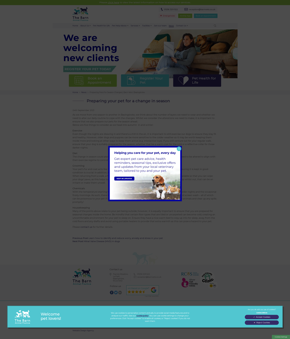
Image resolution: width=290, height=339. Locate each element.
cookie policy (142, 316)
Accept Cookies (263, 317)
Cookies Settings (281, 337)
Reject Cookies (263, 323)
